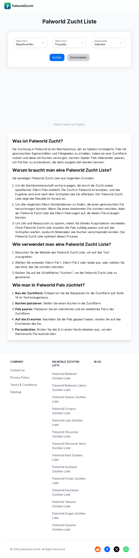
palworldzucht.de (30, 549)
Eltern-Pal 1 (21, 41)
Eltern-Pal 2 (61, 41)
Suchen (57, 57)
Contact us (17, 370)
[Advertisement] (69, 93)
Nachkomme (100, 41)
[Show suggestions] (43, 43)
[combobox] (25, 44)
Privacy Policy (19, 377)
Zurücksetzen (78, 57)
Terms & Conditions (23, 385)
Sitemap (15, 392)
